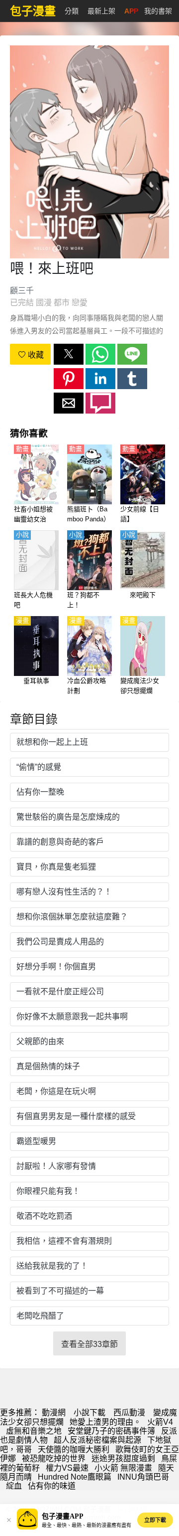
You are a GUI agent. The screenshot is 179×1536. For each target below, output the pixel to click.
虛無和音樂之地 (34, 1431)
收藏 (35, 355)
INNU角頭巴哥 (143, 1477)
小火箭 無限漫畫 (123, 1468)
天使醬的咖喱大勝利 (73, 1449)
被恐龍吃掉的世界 (54, 1458)
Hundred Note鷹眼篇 (74, 1477)
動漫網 (54, 1412)
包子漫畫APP (63, 1516)
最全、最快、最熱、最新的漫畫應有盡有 (86, 1525)
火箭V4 (160, 1422)
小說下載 (89, 1412)
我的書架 (158, 11)
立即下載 (155, 1520)
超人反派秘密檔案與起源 (97, 1440)
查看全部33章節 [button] (89, 1344)
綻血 (14, 1486)
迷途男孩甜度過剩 (123, 1458)
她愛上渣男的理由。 (105, 1422)
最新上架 (101, 11)
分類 (72, 11)
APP (131, 11)
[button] (69, 354)
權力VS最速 (67, 1468)
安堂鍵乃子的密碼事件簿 (111, 1431)
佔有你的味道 (52, 1486)
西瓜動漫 (129, 1412)
